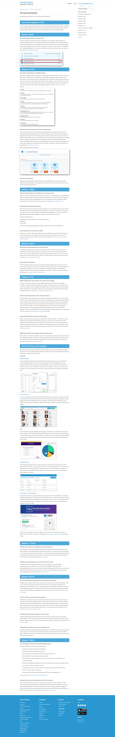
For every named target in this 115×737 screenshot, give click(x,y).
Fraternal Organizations (25, 706)
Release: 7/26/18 (82, 34)
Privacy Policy (80, 721)
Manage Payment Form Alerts (31, 50)
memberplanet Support (24, 9)
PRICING (69, 3)
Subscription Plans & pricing (64, 702)
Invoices (41, 717)
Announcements (38, 9)
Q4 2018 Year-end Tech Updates (86, 28)
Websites (41, 713)
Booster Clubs (23, 711)
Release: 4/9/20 (82, 16)
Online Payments (42, 711)
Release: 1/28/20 (82, 21)
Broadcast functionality (32, 225)
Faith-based (22, 715)
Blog (79, 702)
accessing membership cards (36, 341)
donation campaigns (24, 239)
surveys (56, 237)
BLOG (75, 3)
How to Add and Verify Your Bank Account (36, 272)
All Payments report (44, 572)
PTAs (21, 721)
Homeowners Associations (25, 717)
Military (21, 713)
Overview (41, 702)
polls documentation (43, 557)
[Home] (26, 3)
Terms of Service (81, 720)
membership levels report (57, 201)
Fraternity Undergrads (24, 723)
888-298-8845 (61, 713)
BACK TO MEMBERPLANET (86, 3)
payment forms (61, 237)
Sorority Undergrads (24, 726)
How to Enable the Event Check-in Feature (32, 609)
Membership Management (44, 704)
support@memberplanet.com (34, 311)
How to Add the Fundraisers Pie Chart (45, 290)
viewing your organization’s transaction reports (37, 675)
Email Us (60, 715)
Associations (22, 702)
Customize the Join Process (33, 145)
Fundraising (41, 708)
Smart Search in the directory (49, 690)
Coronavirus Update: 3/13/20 (85, 14)
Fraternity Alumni (23, 724)
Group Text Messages (44, 719)
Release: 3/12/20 (82, 18)
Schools (21, 708)
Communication (42, 710)
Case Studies (61, 706)
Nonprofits (22, 704)
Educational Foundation (25, 710)
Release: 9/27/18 (82, 32)
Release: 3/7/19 (82, 25)
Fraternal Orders (23, 730)
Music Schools (23, 732)
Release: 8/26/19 (82, 23)
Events (40, 706)
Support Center (61, 711)
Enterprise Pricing (62, 704)
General (31, 9)
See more (80, 37)
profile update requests (25, 328)
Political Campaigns (24, 719)
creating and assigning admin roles (32, 257)
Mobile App (41, 715)
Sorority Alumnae (23, 728)
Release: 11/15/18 (83, 30)
